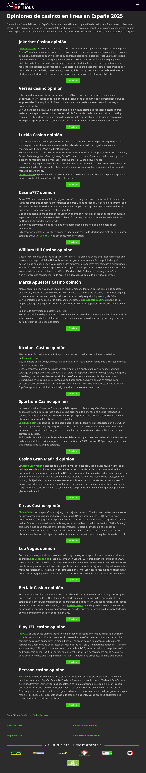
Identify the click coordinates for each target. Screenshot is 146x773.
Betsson (23, 676)
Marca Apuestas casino (91, 300)
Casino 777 (46, 236)
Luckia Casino (27, 174)
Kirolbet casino (30, 358)
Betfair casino (75, 605)
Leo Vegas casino (39, 559)
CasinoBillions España (17, 715)
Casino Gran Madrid (32, 466)
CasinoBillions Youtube (86, 735)
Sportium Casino (28, 423)
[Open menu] (137, 5)
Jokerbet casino (27, 48)
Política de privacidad (85, 725)
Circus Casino (26, 512)
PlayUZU (23, 633)
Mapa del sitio (15, 735)
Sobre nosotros (15, 725)
